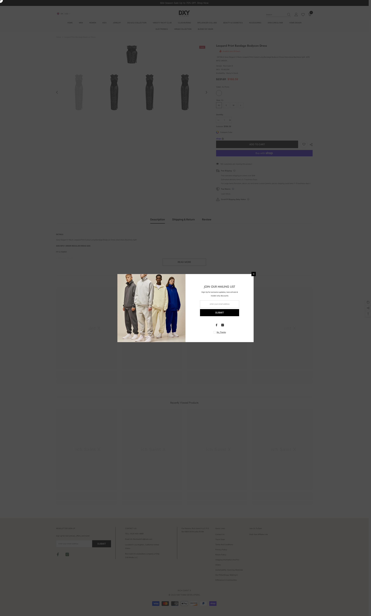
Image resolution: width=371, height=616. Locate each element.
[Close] (253, 274)
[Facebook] (216, 325)
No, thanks (221, 332)
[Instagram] (223, 325)
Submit (219, 312)
